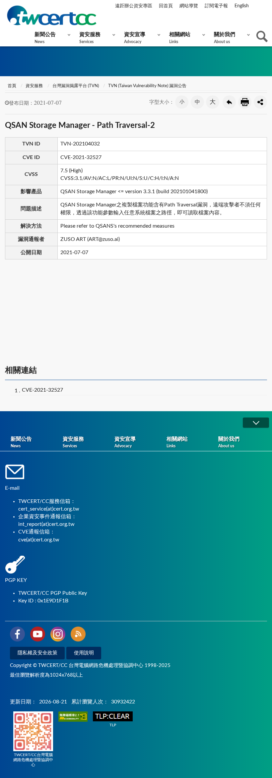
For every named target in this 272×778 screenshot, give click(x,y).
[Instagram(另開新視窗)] (57, 635)
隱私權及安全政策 (37, 652)
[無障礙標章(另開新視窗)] (73, 717)
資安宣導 (134, 38)
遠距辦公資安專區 (133, 6)
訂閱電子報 (216, 6)
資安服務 (90, 38)
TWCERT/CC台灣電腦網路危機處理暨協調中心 (33, 760)
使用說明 (84, 652)
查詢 (262, 36)
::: (6, 6)
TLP (112, 725)
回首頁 (166, 6)
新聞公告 (45, 38)
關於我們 (224, 38)
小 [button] (181, 101)
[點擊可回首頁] (51, 15)
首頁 (11, 86)
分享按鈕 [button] (260, 102)
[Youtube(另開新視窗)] (37, 635)
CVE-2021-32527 (42, 390)
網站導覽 (188, 6)
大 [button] (213, 102)
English (242, 6)
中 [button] (197, 102)
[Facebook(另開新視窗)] (17, 635)
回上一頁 (229, 102)
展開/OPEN (256, 422)
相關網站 (179, 38)
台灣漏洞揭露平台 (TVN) (75, 86)
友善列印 (244, 102)
